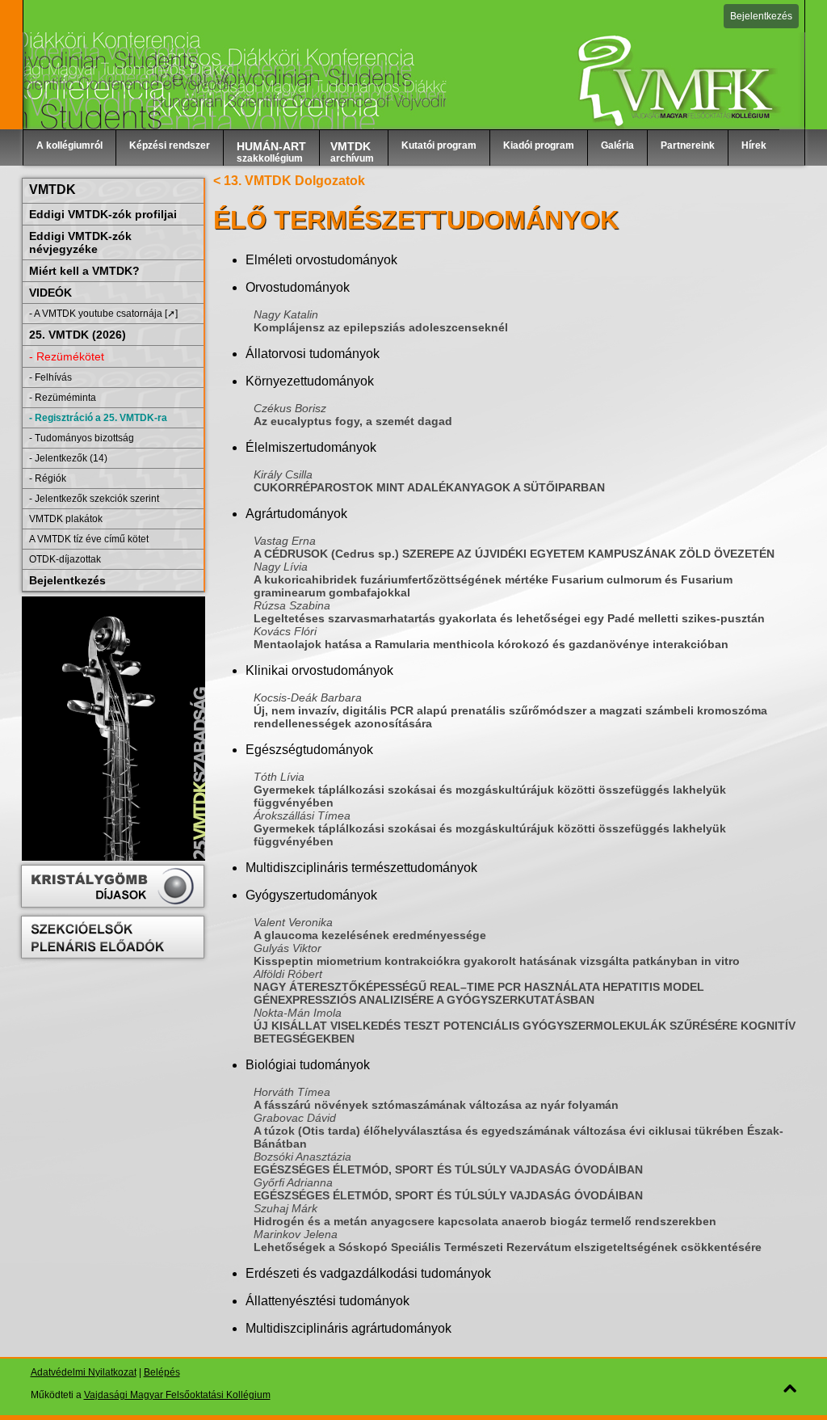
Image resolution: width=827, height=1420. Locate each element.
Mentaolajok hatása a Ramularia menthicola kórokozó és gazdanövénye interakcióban (491, 644)
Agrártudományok (296, 513)
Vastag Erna (285, 540)
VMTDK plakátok (66, 519)
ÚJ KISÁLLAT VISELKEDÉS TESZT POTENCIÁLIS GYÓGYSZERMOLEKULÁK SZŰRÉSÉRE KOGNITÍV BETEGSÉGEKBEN (525, 1032)
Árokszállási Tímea (302, 815)
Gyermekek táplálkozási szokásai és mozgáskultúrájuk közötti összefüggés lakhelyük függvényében (490, 796)
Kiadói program (538, 145)
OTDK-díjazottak (65, 559)
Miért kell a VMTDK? (84, 270)
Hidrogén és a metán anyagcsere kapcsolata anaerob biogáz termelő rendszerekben (485, 1221)
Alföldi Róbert (288, 973)
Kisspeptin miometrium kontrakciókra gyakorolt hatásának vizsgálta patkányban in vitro (497, 960)
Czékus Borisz (290, 408)
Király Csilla (283, 474)
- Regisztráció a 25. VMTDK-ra (98, 417)
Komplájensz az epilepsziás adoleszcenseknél (381, 327)
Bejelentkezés (761, 16)
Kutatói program (438, 145)
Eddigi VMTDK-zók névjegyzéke (80, 242)
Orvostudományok (298, 287)
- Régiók (47, 478)
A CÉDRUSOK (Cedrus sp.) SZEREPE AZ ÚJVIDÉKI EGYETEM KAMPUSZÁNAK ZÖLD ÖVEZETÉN (514, 553)
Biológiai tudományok (308, 1065)
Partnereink (688, 145)
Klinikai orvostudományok (319, 670)
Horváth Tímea (292, 1091)
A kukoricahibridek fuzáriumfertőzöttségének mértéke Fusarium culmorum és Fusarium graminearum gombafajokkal (493, 586)
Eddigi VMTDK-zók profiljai (103, 214)
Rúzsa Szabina (292, 605)
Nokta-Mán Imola (298, 1012)
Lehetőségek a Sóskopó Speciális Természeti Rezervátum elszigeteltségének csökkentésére (508, 1247)
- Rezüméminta (62, 397)
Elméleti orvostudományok (321, 260)
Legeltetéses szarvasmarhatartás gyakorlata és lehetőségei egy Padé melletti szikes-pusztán (509, 618)
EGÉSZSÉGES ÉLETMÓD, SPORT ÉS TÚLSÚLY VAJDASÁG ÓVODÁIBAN (448, 1169)
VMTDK (52, 189)
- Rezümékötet (66, 356)
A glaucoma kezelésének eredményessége (370, 935)
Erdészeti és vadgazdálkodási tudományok (368, 1273)
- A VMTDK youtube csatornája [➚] (103, 313)
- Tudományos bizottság (81, 438)
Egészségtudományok (309, 749)
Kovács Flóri (285, 631)
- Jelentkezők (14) (68, 458)
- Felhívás (50, 377)
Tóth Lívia (279, 776)
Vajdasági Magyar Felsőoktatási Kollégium (177, 1395)
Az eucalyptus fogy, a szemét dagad (353, 421)
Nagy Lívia (281, 566)
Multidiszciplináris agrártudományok (348, 1328)
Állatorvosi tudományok (313, 353)
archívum (352, 152)
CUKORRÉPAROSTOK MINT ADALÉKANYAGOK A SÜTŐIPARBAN (429, 487)
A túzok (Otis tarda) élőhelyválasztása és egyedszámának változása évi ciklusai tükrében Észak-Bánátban (518, 1137)
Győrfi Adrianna (293, 1182)
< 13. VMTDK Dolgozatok (289, 181)
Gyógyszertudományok (311, 895)
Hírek (753, 145)
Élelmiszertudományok (311, 447)
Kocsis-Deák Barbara (308, 697)
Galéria (617, 145)
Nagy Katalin (286, 314)
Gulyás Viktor (287, 948)
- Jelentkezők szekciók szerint (94, 498)
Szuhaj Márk (285, 1208)
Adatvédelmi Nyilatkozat (83, 1372)
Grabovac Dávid (295, 1117)
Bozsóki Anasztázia (302, 1156)
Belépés (162, 1372)
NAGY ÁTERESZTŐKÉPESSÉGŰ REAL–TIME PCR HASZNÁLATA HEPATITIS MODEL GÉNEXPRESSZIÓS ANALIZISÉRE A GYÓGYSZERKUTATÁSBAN (479, 993)
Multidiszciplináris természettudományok (361, 867)
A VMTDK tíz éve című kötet (89, 539)
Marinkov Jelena (296, 1234)
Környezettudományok (310, 381)
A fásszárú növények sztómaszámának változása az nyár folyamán (436, 1104)
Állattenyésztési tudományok (327, 1301)
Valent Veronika (293, 922)
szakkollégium (271, 152)
